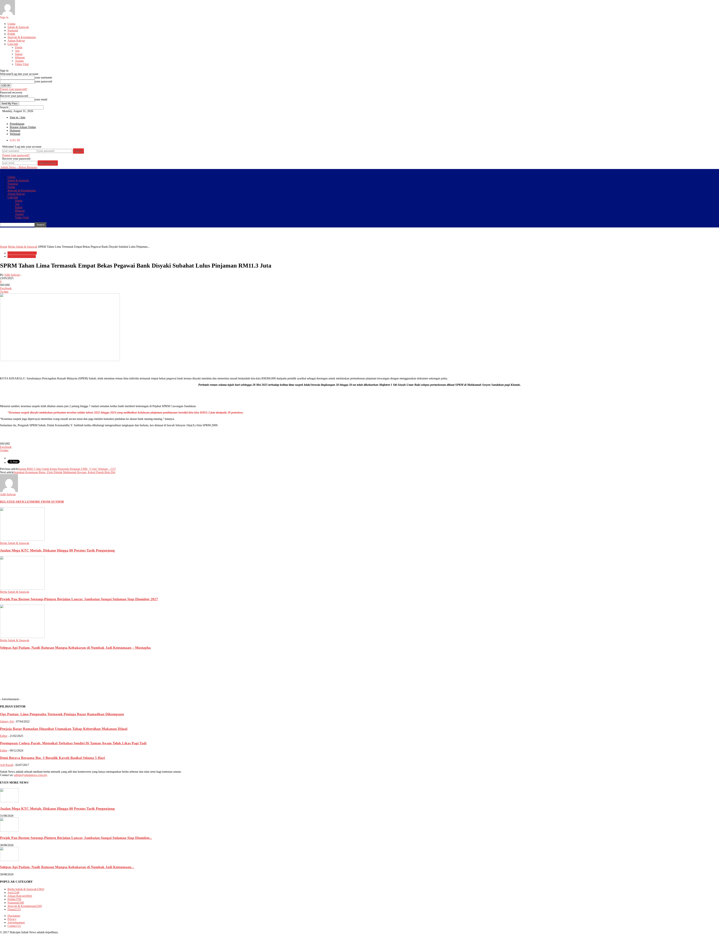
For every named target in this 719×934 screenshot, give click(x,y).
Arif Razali (6, 764)
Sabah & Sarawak (18, 27)
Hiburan (20, 57)
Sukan (18, 54)
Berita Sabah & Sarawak (22, 253)
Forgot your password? (13, 89)
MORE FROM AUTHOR (47, 501)
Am (17, 50)
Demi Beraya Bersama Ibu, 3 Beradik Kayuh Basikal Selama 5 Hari (52, 758)
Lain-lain (12, 44)
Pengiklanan (17, 123)
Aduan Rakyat (16, 40)
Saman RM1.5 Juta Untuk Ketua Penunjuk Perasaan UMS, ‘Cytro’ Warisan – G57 (67, 468)
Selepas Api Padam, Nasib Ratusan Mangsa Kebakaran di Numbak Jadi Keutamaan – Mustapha (75, 648)
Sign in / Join (17, 117)
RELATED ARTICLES (15, 501)
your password (43, 81)
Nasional (12, 30)
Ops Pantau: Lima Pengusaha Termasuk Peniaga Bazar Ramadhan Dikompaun (62, 714)
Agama (19, 60)
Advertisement (16, 922)
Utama (11, 23)
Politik (11, 33)
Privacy (11, 919)
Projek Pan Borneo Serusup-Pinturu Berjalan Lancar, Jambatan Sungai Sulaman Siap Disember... (76, 838)
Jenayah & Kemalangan (21, 37)
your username (43, 77)
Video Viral (22, 64)
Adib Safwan (12, 274)
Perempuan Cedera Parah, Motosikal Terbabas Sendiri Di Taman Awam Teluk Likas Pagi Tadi (73, 743)
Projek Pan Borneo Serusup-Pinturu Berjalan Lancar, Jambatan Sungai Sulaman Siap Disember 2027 (79, 599)
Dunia (18, 47)
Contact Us (14, 925)
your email (41, 99)
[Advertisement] (68, 235)
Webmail (15, 133)
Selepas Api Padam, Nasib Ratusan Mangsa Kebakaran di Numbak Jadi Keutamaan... (67, 867)
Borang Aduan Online (23, 127)
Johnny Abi (7, 721)
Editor (3, 735)
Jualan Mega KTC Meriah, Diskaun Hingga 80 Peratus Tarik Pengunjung (57, 550)
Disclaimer (13, 915)
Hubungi (15, 130)
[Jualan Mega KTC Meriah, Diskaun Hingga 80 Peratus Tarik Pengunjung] (22, 539)
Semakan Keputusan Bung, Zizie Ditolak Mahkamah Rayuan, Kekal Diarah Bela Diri (64, 472)
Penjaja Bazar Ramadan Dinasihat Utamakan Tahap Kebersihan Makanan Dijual (63, 729)
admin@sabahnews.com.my (30, 775)
